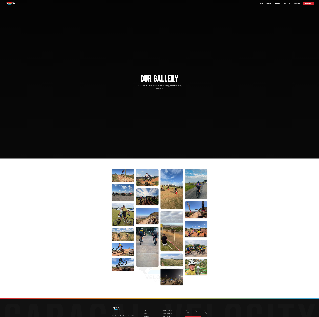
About (145, 313)
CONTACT (296, 3)
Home (145, 310)
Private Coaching (167, 310)
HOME (261, 3)
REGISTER (308, 3)
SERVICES (277, 3)
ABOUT (268, 3)
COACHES (287, 3)
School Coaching (167, 313)
